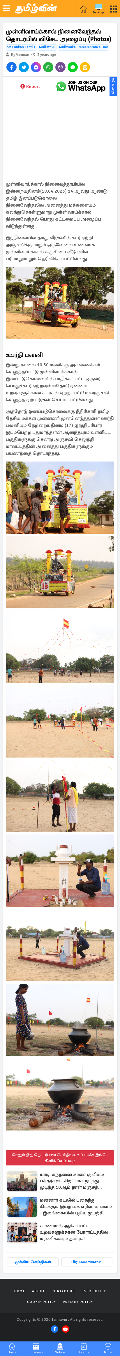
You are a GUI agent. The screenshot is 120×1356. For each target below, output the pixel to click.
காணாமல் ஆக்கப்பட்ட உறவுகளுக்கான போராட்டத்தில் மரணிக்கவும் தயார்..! (74, 1232)
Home (19, 1291)
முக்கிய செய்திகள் (33, 1262)
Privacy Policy (78, 1302)
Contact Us (63, 1291)
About (38, 1291)
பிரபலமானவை (87, 1262)
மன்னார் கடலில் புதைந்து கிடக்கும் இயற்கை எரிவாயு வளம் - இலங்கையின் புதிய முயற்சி (76, 1206)
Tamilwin (59, 1319)
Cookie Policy (41, 1302)
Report (33, 86)
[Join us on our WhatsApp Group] (80, 86)
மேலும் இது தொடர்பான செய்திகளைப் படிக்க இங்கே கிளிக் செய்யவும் (60, 1157)
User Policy (94, 1291)
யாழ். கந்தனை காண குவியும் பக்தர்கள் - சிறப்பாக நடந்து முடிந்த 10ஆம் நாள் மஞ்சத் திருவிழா (72, 1181)
